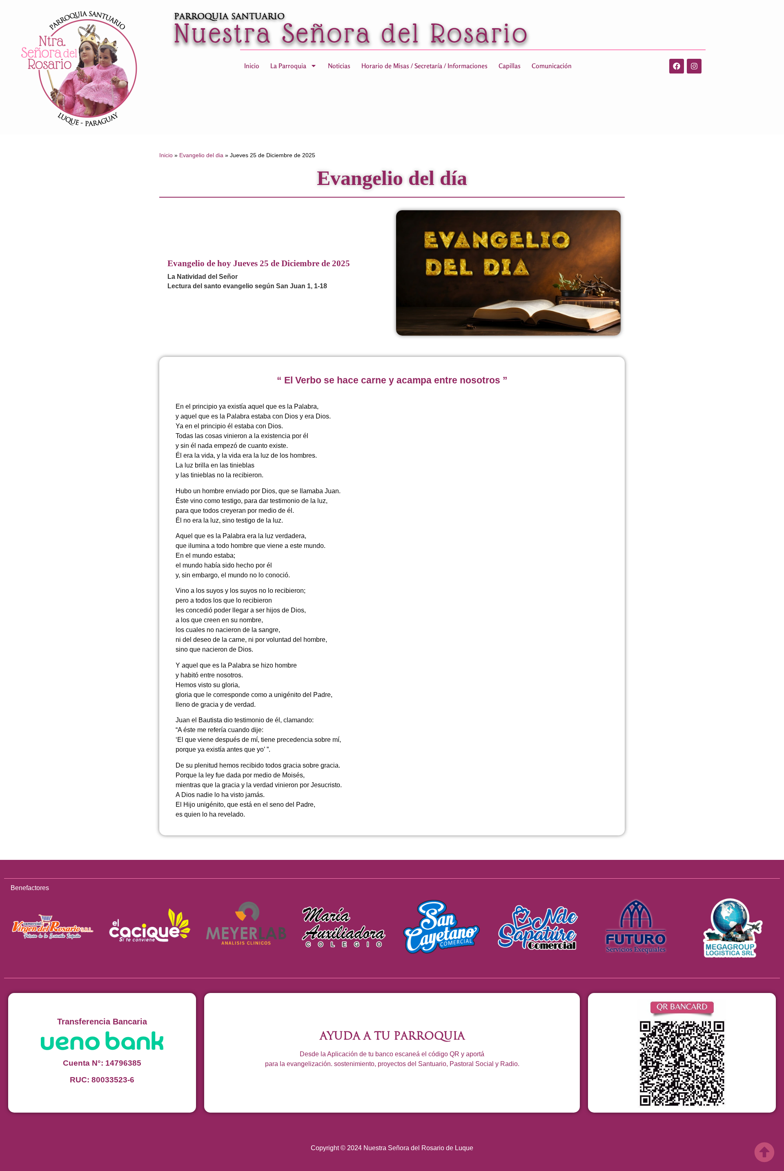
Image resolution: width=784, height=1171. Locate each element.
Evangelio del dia (201, 155)
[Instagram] (694, 66)
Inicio (251, 66)
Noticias (339, 66)
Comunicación (552, 66)
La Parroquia (288, 66)
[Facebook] (676, 66)
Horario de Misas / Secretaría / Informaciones (424, 66)
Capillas (510, 66)
